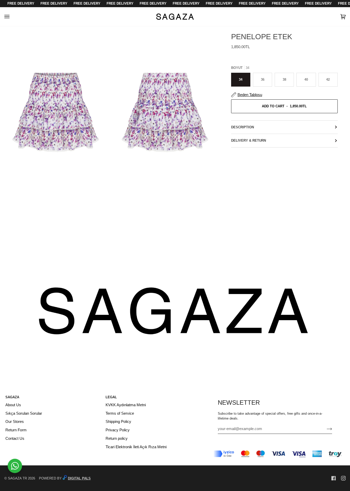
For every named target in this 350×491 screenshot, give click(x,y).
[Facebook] (333, 478)
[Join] (325, 429)
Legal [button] (111, 397)
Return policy (117, 438)
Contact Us (14, 438)
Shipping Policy (118, 422)
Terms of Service (120, 413)
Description (242, 127)
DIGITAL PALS (79, 478)
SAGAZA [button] (12, 397)
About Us (13, 405)
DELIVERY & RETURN (248, 140)
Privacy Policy (118, 430)
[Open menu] (12, 16)
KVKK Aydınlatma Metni (126, 405)
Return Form (16, 430)
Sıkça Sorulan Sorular (23, 413)
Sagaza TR (17, 478)
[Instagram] (343, 478)
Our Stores (14, 422)
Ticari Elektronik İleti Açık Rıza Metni (136, 447)
